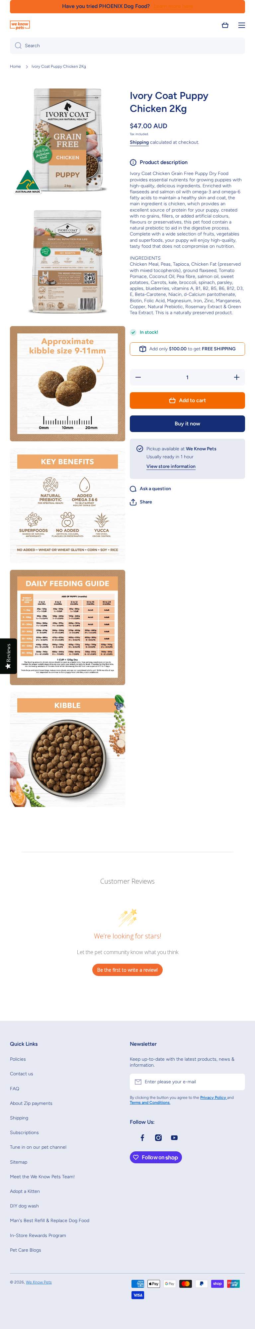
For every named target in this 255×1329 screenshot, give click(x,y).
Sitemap (18, 1162)
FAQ (14, 1089)
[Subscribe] (236, 1082)
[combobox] (127, 46)
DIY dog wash (24, 1206)
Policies (18, 1059)
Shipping (139, 142)
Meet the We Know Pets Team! (42, 1177)
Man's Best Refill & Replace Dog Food (49, 1220)
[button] (225, 25)
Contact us (21, 1074)
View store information (171, 466)
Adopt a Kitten (25, 1191)
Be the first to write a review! (127, 970)
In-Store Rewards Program (38, 1235)
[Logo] (20, 25)
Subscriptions (24, 1132)
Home (15, 66)
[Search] (16, 46)
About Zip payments (31, 1103)
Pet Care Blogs (25, 1250)
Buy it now (187, 423)
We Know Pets (39, 1282)
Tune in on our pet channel (38, 1147)
